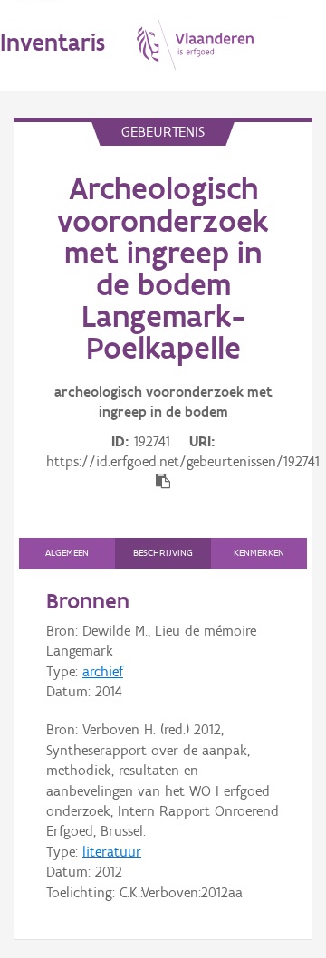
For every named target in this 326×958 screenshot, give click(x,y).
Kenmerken (259, 553)
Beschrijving (163, 553)
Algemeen (67, 553)
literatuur (111, 851)
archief (102, 671)
